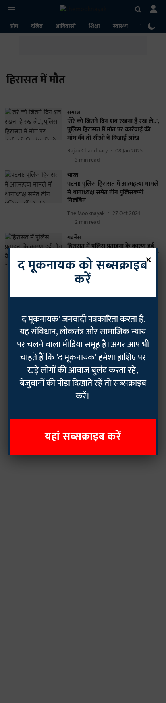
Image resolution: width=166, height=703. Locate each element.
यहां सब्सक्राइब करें (83, 436)
